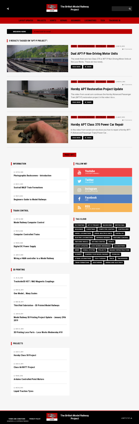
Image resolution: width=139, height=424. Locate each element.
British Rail (119, 225)
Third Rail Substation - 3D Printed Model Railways (36, 305)
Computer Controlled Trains (27, 234)
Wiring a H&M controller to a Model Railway (34, 258)
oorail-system (89, 250)
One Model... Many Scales (25, 293)
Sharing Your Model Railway (96, 254)
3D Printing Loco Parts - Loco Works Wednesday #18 (38, 332)
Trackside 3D (114, 20)
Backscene (107, 225)
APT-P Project (100, 46)
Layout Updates (26, 20)
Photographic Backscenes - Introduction (32, 175)
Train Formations (82, 262)
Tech (102, 20)
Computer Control (107, 229)
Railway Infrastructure (119, 250)
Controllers (123, 229)
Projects (41, 20)
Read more (76, 67)
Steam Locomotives (83, 258)
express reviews (103, 238)
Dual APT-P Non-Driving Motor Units (94, 53)
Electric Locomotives (84, 238)
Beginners (75, 20)
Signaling (116, 254)
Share (88, 67)
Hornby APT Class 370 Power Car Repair (97, 124)
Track (111, 258)
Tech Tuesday (100, 258)
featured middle (81, 242)
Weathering (97, 262)
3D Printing (79, 225)
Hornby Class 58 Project (25, 355)
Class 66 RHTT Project (24, 367)
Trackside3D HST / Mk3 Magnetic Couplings (34, 281)
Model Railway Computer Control (29, 222)
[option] (82, 31)
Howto (53, 20)
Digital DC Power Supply (25, 246)
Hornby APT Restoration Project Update (97, 89)
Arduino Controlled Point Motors (29, 379)
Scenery (78, 254)
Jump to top (125, 418)
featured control (120, 238)
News (77, 250)
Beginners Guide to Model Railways (30, 199)
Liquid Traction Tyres (23, 391)
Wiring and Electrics (114, 262)
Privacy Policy (34, 419)
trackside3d (122, 258)
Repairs (63, 20)
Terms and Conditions (17, 419)
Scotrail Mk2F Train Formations (28, 187)
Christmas (90, 229)
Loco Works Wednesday (86, 46)
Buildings (79, 229)
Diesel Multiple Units (103, 233)
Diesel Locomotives (83, 233)
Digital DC (120, 233)
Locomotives (90, 20)
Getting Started (98, 242)
